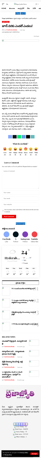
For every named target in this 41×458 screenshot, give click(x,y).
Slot (3, 440)
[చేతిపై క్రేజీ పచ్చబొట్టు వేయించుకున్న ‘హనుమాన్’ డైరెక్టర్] (6, 314)
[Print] (17, 36)
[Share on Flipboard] (9, 36)
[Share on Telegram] (24, 136)
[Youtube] (34, 237)
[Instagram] (25, 237)
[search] (32, 4)
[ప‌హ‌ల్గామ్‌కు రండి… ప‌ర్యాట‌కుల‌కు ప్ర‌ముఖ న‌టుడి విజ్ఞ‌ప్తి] (34, 353)
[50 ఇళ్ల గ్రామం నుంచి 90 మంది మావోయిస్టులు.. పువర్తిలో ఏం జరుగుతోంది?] (34, 374)
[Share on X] (5, 36)
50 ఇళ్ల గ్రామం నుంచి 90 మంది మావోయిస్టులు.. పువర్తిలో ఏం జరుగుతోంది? (12, 374)
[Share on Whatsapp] (19, 136)
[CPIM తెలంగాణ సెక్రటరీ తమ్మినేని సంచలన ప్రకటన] (6, 326)
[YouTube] (22, 448)
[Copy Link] (13, 36)
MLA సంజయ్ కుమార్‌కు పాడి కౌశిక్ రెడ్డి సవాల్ (23, 288)
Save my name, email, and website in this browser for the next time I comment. (21, 211)
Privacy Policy (24, 452)
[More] (20, 36)
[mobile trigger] (3, 4)
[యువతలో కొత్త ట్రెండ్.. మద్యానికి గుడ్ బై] (34, 343)
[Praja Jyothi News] (20, 4)
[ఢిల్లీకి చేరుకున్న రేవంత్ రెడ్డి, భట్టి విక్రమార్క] (34, 363)
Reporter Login (20, 223)
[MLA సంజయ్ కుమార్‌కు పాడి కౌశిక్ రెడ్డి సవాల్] (6, 291)
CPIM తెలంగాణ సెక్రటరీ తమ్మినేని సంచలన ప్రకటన (25, 324)
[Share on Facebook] (10, 136)
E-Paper (17, 13)
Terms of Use (8, 455)
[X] (15, 237)
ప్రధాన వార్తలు (6, 22)
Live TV (23, 13)
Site (6, 440)
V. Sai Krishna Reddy (11, 30)
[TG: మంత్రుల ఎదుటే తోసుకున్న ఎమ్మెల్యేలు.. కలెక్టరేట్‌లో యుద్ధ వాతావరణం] (6, 303)
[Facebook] (6, 237)
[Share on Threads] (28, 136)
